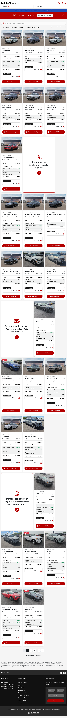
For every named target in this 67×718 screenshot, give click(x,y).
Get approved (22, 693)
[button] (58, 3)
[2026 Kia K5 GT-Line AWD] (11, 424)
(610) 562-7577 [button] (8, 688)
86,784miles (38, 554)
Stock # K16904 (6, 212)
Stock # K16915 (6, 269)
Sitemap (20, 703)
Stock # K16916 (51, 212)
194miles (62, 52)
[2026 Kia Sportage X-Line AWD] (11, 145)
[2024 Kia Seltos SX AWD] (33, 259)
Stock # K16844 (6, 607)
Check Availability (11, 81)
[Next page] (42, 650)
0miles (18, 52)
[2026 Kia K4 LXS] (11, 38)
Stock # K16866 (29, 434)
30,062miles (38, 274)
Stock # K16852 (6, 434)
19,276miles (16, 381)
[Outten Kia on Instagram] (64, 673)
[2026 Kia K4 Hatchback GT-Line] (11, 597)
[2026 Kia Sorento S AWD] (33, 424)
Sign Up (55, 701)
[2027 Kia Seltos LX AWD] (55, 259)
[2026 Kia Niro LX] (44, 481)
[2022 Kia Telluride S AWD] (33, 539)
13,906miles (38, 611)
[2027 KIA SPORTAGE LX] (55, 202)
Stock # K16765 (40, 492)
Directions (21, 688)
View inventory (22, 683)
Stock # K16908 (6, 105)
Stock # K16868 (40, 319)
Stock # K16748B (29, 549)
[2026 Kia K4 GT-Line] (55, 539)
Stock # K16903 (29, 105)
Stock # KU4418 (6, 376)
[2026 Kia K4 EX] (44, 309)
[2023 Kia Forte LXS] (33, 597)
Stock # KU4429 (29, 269)
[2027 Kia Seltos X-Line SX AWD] (33, 38)
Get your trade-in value (44, 15)
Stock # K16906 (51, 48)
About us (20, 685)
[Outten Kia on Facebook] (60, 673)
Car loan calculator (23, 695)
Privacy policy (22, 698)
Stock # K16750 (6, 549)
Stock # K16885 (51, 376)
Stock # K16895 (29, 376)
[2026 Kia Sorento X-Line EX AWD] (55, 366)
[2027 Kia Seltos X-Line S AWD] (55, 95)
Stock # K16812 (51, 269)
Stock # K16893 (29, 212)
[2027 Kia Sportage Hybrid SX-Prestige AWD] (33, 202)
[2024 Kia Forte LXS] (11, 366)
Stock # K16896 (51, 105)
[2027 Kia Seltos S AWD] (11, 95)
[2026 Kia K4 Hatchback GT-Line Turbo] (11, 202)
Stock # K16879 (51, 549)
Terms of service (22, 700)
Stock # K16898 (6, 155)
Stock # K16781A (29, 607)
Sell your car (21, 690)
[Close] (63, 15)
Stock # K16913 (29, 48)
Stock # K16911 (6, 48)
